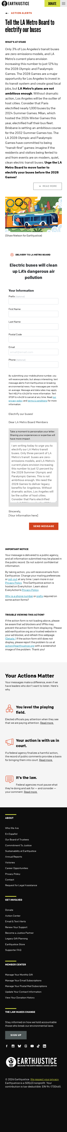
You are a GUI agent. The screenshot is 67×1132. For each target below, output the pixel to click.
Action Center (12, 915)
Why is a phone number (19, 596)
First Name (15, 308)
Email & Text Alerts (15, 921)
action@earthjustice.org (19, 645)
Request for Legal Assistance (21, 885)
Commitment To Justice (18, 845)
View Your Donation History (20, 997)
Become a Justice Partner (19, 932)
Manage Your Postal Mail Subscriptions (26, 985)
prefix (39, 596)
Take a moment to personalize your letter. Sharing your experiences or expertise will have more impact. (32, 435)
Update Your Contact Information (23, 991)
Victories (10, 862)
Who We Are (12, 827)
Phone (17, 359)
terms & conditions (37, 400)
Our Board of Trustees (17, 839)
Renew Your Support (16, 927)
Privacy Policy (13, 582)
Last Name (15, 321)
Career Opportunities (16, 868)
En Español (11, 833)
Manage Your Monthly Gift (19, 974)
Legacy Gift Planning (16, 938)
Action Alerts (21, 13)
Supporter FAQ (13, 949)
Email (12, 346)
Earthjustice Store (15, 944)
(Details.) (10, 638)
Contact (9, 879)
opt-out (12, 579)
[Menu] (63, 3)
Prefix (17, 296)
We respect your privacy (44, 1079)
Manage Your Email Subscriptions (23, 980)
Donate (9, 909)
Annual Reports (13, 856)
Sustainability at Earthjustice (20, 850)
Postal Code (15, 334)
